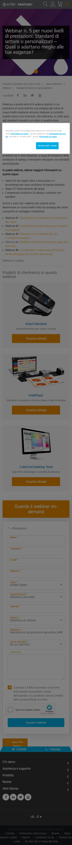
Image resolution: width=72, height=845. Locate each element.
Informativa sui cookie (19, 133)
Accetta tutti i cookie (47, 145)
